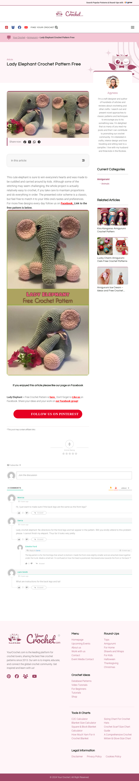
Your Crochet (19, 37)
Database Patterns (81, 681)
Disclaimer (77, 756)
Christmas (109, 667)
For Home (109, 647)
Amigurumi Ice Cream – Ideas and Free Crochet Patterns (110, 290)
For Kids (108, 655)
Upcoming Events (81, 643)
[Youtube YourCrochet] (34, 675)
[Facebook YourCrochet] (17, 675)
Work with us (78, 651)
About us (76, 647)
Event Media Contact (83, 659)
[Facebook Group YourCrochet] (25, 675)
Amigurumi (32, 37)
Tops (106, 639)
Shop (74, 696)
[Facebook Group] (13, 27)
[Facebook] (19, 27)
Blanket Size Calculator (84, 722)
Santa (38, 551)
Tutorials (76, 692)
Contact (76, 655)
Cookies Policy (113, 756)
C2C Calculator (80, 718)
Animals (105, 183)
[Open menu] (132, 27)
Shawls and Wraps (114, 651)
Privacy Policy (94, 756)
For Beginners (79, 688)
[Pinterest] (6, 27)
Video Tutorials (79, 684)
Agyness (113, 93)
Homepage (77, 639)
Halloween (109, 659)
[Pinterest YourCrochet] (9, 675)
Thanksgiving (111, 663)
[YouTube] (26, 27)
